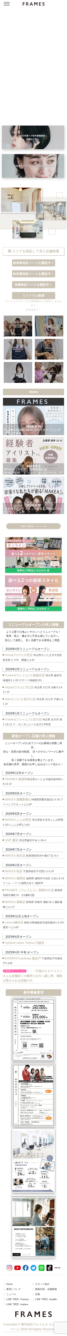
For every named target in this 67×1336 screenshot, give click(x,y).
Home (9, 1284)
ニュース (11, 1294)
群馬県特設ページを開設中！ (33, 263)
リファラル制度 (34, 295)
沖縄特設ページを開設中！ (33, 284)
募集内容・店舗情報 (46, 1289)
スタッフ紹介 (42, 1284)
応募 (37, 1294)
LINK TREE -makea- (17, 1304)
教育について (13, 1289)
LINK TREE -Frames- (17, 1299)
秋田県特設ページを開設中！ (33, 274)
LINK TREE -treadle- (46, 1299)
